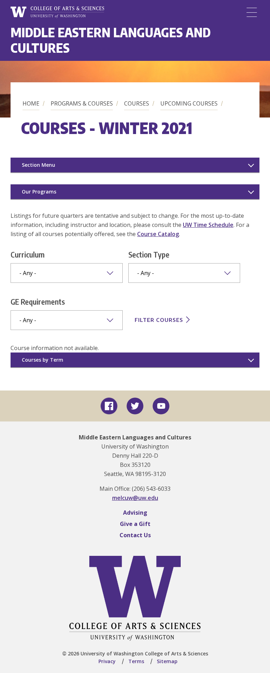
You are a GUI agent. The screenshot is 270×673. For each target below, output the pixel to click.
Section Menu (38, 164)
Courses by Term (42, 359)
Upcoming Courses (189, 103)
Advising (135, 512)
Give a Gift (135, 524)
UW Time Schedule (208, 225)
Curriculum (28, 254)
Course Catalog (158, 234)
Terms (136, 661)
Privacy (107, 661)
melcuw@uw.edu (135, 498)
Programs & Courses (82, 103)
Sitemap (167, 661)
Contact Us (135, 535)
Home (30, 103)
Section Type (148, 254)
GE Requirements (38, 301)
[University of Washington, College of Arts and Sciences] (57, 12)
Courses (136, 103)
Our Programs (39, 191)
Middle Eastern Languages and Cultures (111, 40)
